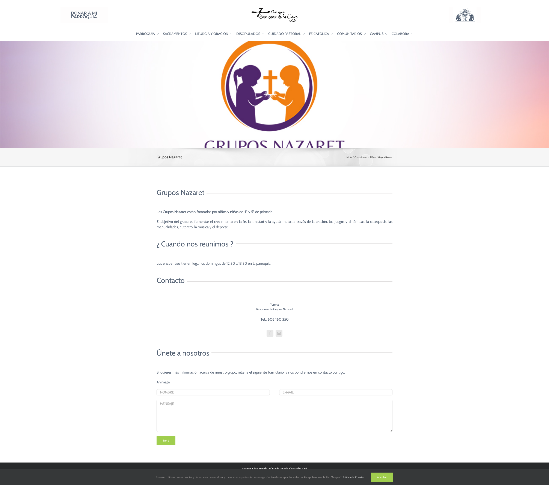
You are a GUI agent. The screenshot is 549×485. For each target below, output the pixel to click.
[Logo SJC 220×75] (274, 8)
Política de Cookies (353, 477)
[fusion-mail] (279, 333)
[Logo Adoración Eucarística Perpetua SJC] (465, 8)
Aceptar (382, 477)
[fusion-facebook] (270, 333)
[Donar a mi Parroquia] (84, 8)
